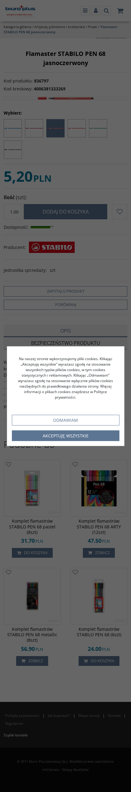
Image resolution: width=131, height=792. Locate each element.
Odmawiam (65, 420)
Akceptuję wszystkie (66, 436)
